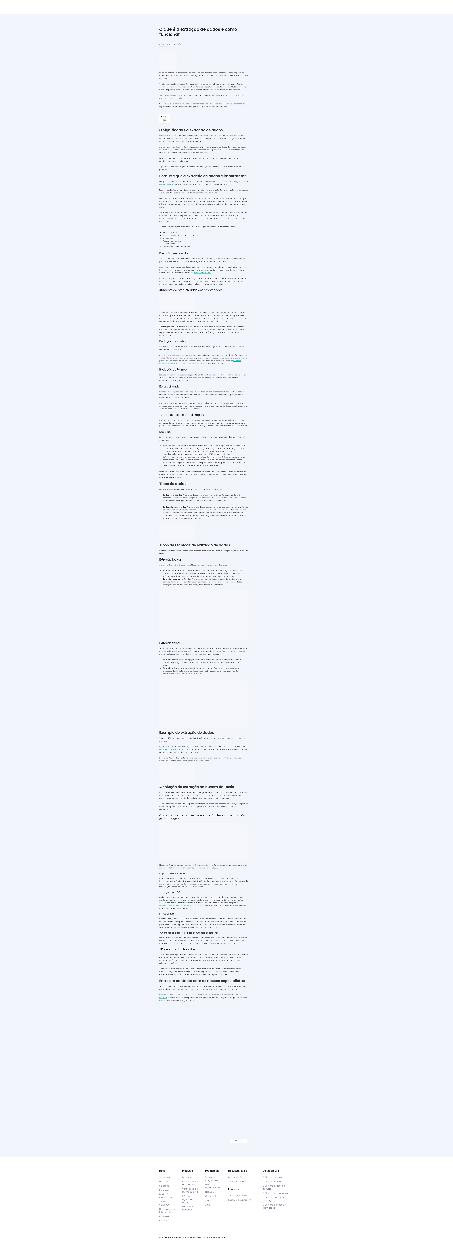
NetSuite (209, 1191)
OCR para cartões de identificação (274, 1206)
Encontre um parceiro (239, 1199)
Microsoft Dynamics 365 (212, 1186)
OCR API (201, 927)
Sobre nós (164, 1177)
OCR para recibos (272, 1177)
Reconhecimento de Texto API (191, 1183)
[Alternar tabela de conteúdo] (164, 120)
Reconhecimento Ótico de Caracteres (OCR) (179, 905)
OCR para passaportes (275, 1193)
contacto (163, 997)
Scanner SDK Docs (237, 1181)
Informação (176, 44)
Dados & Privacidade (165, 1196)
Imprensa (164, 1220)
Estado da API (166, 1216)
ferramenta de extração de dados (174, 749)
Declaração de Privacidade (167, 1210)
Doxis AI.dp (187, 1177)
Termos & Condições (165, 1203)
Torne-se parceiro (237, 1195)
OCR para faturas (272, 1181)
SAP (207, 1200)
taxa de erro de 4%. (202, 272)
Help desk (164, 1181)
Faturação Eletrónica (188, 1208)
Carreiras (164, 1185)
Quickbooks (211, 1196)
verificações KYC (166, 184)
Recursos (164, 1190)
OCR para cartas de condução (274, 1199)
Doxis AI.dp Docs (236, 1177)
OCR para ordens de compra (274, 1187)
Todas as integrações (211, 1179)
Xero (207, 1204)
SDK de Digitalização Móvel (189, 1199)
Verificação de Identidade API (190, 1190)
